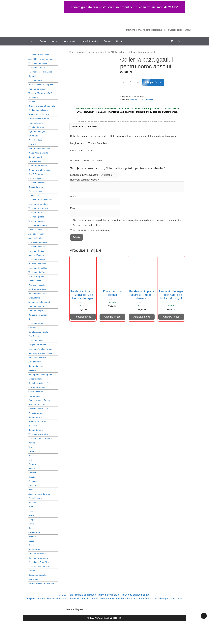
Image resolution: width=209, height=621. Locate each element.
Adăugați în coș (153, 82)
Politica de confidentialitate (135, 594)
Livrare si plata (69, 41)
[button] (179, 41)
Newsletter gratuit (90, 41)
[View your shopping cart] (172, 41)
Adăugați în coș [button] (83, 316)
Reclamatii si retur (57, 598)
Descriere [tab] (77, 126)
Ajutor (54, 41)
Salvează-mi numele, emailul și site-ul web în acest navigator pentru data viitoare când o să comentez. (127, 220)
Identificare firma (148, 598)
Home (31, 41)
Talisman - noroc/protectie (97, 52)
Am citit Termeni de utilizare (87, 225)
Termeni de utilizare (108, 594)
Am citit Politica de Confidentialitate (91, 230)
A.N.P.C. (62, 594)
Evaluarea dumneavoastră (84, 175)
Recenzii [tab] (92, 126)
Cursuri (107, 41)
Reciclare (132, 598)
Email (74, 208)
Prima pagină (76, 52)
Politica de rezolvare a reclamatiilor (106, 598)
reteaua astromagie (85, 594)
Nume (74, 196)
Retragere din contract (171, 598)
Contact (119, 41)
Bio (71, 594)
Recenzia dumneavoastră (84, 179)
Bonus (43, 41)
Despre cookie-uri (35, 598)
